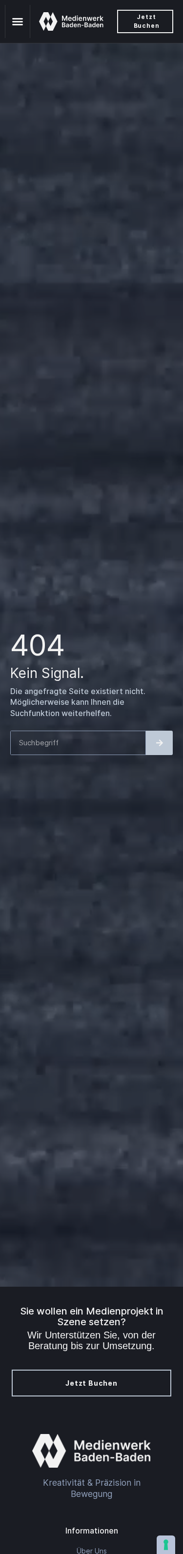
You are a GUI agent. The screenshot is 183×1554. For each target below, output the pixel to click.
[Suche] (159, 743)
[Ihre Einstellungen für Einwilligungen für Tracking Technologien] (166, 1544)
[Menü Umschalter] (17, 21)
